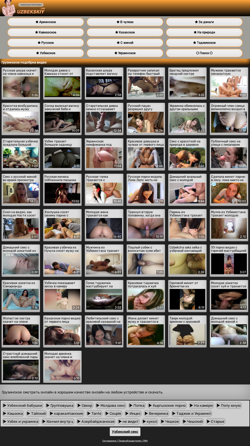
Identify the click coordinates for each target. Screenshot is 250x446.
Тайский (38, 413)
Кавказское (47, 32)
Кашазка (14, 413)
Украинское (126, 53)
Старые (217, 421)
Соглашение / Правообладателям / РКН (125, 440)
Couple (115, 413)
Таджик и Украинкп (193, 413)
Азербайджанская (97, 421)
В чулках (127, 22)
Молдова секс (112, 405)
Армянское (47, 22)
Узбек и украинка (22, 421)
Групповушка (61, 405)
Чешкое (171, 421)
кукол (151, 421)
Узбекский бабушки (24, 405)
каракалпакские (68, 413)
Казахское (126, 32)
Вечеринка (158, 413)
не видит (130, 421)
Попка (138, 405)
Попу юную (230, 405)
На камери (203, 405)
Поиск (204, 53)
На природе (206, 32)
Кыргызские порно (169, 405)
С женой (126, 43)
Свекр (86, 405)
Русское (47, 43)
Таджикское (206, 43)
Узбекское (47, 53)
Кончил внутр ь (59, 421)
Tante (95, 413)
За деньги (206, 22)
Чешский (194, 421)
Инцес (135, 413)
